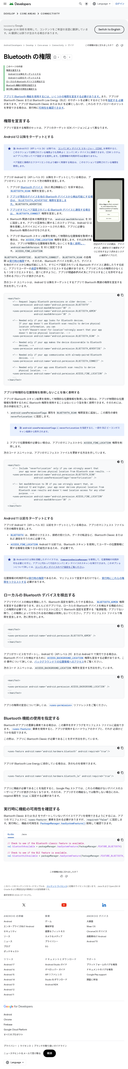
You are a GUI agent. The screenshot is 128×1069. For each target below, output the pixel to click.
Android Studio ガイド (56, 964)
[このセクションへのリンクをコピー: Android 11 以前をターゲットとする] (56, 519)
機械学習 (49, 926)
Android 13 (9, 984)
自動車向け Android (96, 936)
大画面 (90, 921)
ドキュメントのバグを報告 (100, 969)
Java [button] (24, 834)
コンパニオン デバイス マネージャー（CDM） (80, 148)
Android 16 (9, 969)
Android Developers (13, 45)
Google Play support (96, 974)
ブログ (7, 946)
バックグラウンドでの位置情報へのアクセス (59, 661)
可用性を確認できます (51, 107)
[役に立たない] (122, 45)
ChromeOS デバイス (97, 931)
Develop (9, 13)
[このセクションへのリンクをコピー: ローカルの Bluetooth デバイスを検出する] (78, 595)
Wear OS (91, 926)
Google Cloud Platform (15, 1029)
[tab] (11, 834)
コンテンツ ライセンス (56, 886)
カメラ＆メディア (53, 936)
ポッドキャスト (11, 951)
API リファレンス (53, 974)
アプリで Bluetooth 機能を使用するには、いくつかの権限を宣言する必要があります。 (52, 96)
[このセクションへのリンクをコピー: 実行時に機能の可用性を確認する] (63, 809)
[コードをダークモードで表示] (118, 295)
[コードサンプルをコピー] (122, 295)
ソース (7, 936)
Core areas (28, 13)
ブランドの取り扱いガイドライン (50, 1046)
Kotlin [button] (11, 834)
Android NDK (51, 984)
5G (46, 946)
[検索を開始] (80, 4)
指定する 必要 (115, 100)
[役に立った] (117, 45)
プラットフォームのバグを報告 (102, 964)
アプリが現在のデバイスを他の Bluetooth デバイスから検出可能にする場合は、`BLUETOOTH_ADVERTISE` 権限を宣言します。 (51, 200)
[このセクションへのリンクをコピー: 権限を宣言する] (33, 121)
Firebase (8, 1024)
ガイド (71, 45)
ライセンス (25, 1046)
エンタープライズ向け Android (19, 926)
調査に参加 (92, 979)
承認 (33, 268)
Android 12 (9, 989)
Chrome (8, 1019)
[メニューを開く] (5, 4)
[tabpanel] (64, 849)
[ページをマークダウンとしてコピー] (65, 57)
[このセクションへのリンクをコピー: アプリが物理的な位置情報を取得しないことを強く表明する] (83, 393)
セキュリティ (10, 931)
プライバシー (51, 941)
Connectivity (50, 13)
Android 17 (9, 964)
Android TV (92, 941)
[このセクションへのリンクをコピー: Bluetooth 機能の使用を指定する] (63, 719)
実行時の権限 (16, 261)
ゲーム (48, 921)
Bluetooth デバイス (32, 187)
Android (8, 921)
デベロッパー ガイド (55, 969)
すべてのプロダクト (13, 1034)
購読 (49, 1053)
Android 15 (9, 974)
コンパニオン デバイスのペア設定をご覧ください (59, 567)
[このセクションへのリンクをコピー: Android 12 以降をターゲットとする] (57, 137)
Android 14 (9, 979)
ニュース (8, 941)
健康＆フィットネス (55, 931)
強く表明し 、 (78, 243)
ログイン (119, 3)
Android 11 (9, 994)
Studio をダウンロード (56, 979)
